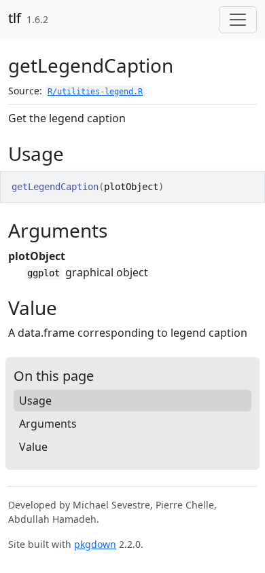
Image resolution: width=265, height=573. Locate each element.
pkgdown (95, 544)
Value (33, 446)
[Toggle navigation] (238, 19)
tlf (14, 18)
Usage (35, 400)
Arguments (48, 423)
